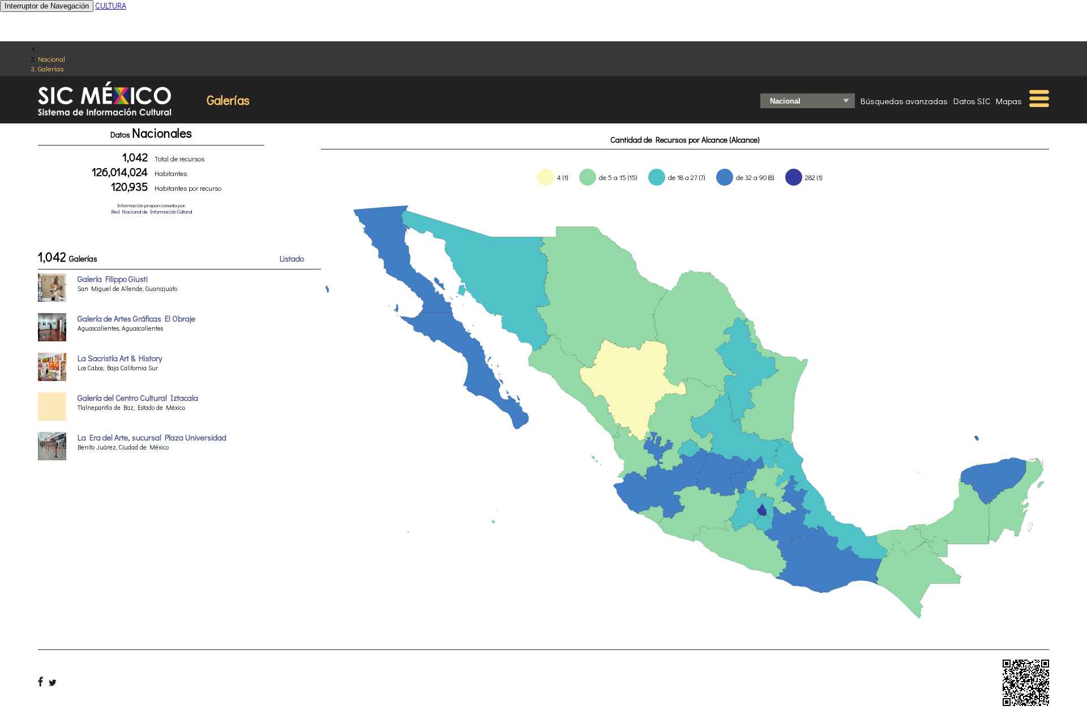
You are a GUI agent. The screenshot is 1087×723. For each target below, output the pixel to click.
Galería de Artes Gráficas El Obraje (136, 318)
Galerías (50, 68)
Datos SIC (971, 100)
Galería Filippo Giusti (113, 278)
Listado (292, 258)
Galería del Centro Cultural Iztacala (138, 397)
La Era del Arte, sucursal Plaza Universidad (152, 437)
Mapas (1009, 100)
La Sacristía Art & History (120, 358)
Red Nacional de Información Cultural (151, 211)
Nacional (51, 58)
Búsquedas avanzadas (904, 100)
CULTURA (110, 5)
